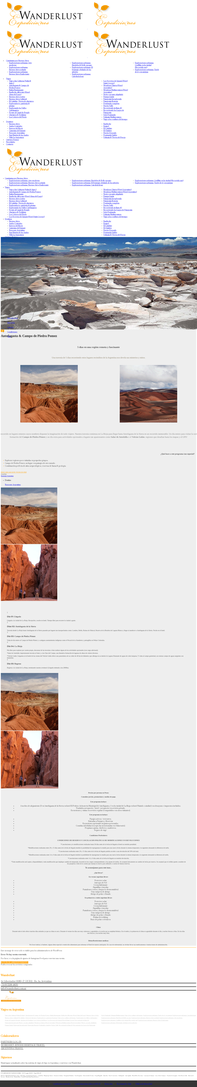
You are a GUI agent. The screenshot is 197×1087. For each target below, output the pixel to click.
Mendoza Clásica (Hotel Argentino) (45, 1023)
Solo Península (105, 1015)
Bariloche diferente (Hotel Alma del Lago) (73, 1015)
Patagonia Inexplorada (12, 1023)
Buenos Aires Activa (92, 1015)
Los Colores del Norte (40, 1020)
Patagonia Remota (33, 1025)
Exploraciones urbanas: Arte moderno (171, 1018)
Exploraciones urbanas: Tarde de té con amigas (157, 1015)
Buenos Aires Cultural (11, 1018)
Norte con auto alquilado (26, 1023)
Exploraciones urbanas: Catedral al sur (184, 1015)
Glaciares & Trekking (27, 1020)
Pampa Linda (9, 1025)
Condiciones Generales (62, 1084)
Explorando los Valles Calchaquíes (86, 1018)
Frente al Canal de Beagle (12, 1020)
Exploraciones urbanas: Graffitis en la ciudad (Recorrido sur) (119, 1020)
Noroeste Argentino (13, 485)
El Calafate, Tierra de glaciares (27, 1018)
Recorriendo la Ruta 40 (82, 1020)
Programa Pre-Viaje (124, 1084)
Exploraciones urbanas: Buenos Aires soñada (145, 1018)
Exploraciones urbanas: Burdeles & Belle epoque (116, 1018)
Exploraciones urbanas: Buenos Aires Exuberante (153, 1020)
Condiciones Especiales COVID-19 (87, 1084)
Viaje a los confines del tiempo (67, 1018)
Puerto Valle (54, 1025)
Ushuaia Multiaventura (117, 1015)
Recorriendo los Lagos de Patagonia (84, 1025)
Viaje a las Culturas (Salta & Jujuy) (15, 1015)
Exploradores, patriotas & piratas (47, 1018)
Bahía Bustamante (55, 1015)
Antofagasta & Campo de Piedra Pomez (37, 1015)
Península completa (45, 1025)
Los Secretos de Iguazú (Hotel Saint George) (61, 1020)
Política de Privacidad (144, 1084)
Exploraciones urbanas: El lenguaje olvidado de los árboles (119, 1023)
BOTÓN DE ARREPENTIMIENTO (14, 962)
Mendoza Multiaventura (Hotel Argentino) (68, 1023)
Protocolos (109, 1084)
